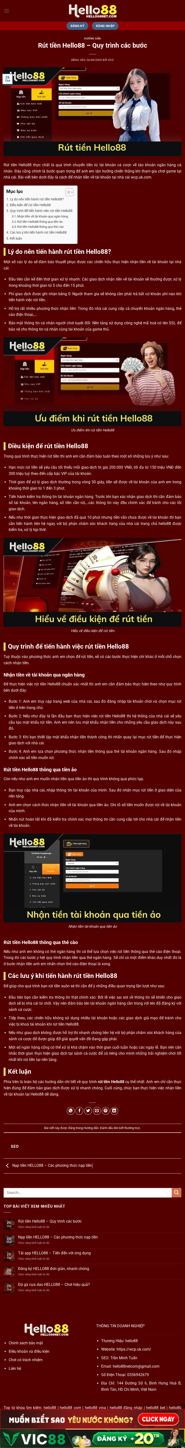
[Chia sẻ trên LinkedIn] (114, 1111)
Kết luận (16, 238)
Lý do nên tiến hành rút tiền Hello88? (37, 199)
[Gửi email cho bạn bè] (97, 1111)
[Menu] (6, 11)
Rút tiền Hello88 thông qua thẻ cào (40, 227)
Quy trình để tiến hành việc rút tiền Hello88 (41, 211)
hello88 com (70, 1407)
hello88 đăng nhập (126, 1407)
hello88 (131, 1341)
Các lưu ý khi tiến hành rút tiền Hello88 (38, 232)
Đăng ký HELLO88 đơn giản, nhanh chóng (53, 1268)
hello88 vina (95, 1407)
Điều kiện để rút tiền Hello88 (30, 205)
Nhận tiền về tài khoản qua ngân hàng (42, 216)
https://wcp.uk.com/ (134, 1349)
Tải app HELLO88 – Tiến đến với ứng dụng (54, 1253)
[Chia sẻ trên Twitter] (88, 1111)
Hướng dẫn (92, 38)
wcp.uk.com (141, 177)
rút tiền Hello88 (111, 1081)
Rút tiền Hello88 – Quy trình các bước (50, 1221)
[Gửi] (176, 1192)
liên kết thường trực (127, 1128)
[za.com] (92, 11)
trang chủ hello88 (156, 523)
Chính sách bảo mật (26, 1343)
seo (111, 60)
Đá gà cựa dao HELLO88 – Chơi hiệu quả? (54, 1284)
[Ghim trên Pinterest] (106, 1111)
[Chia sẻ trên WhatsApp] (71, 1111)
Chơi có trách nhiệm (26, 1360)
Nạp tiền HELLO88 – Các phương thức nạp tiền (51, 1165)
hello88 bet (155, 1407)
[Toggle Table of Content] (67, 192)
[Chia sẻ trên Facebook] (79, 1111)
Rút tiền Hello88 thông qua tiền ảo (40, 221)
